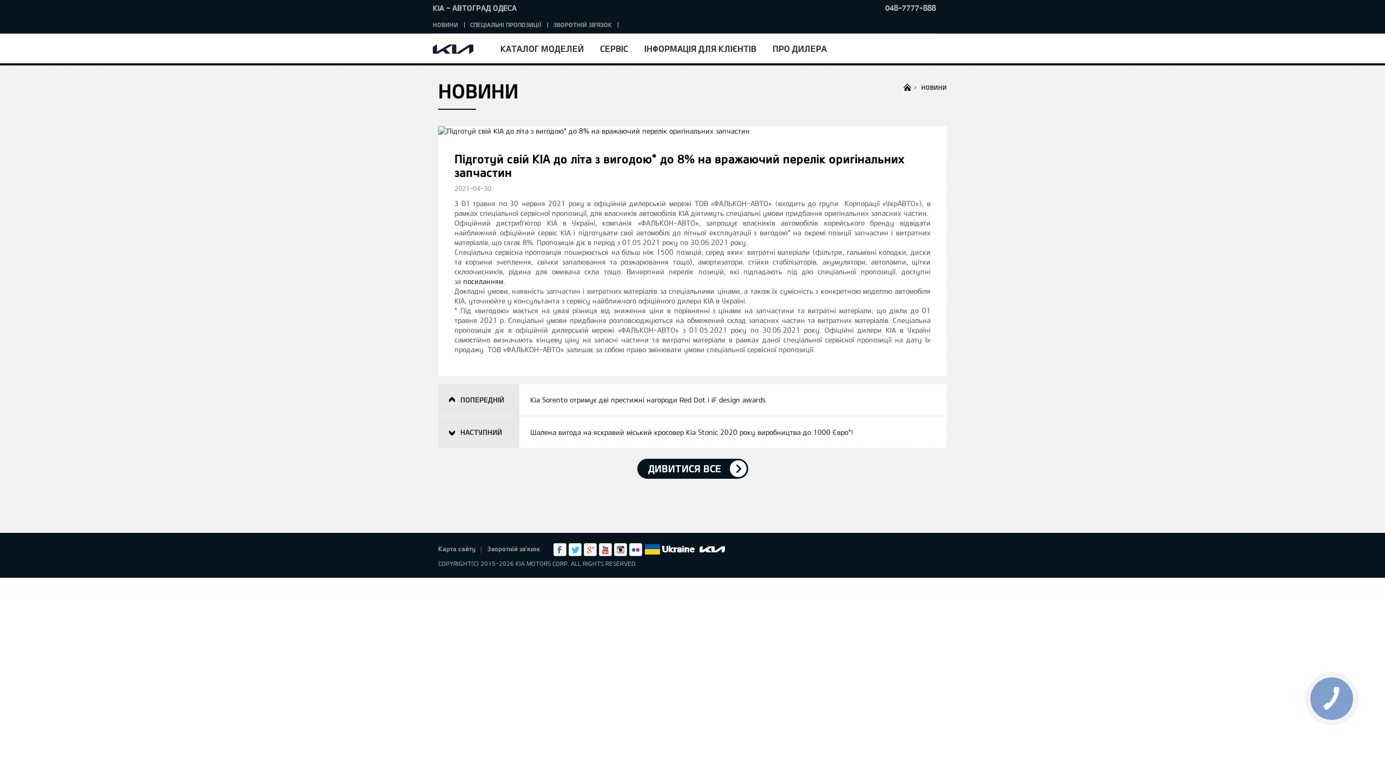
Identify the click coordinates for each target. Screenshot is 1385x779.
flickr (635, 549)
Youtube (605, 549)
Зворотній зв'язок (582, 24)
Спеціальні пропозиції (506, 24)
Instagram (620, 549)
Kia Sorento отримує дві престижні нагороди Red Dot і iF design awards (648, 399)
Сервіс (614, 48)
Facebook (559, 549)
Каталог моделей (542, 48)
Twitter (575, 549)
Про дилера (800, 48)
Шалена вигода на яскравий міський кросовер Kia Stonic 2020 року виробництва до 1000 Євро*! (691, 432)
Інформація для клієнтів (700, 48)
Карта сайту (457, 548)
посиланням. (484, 281)
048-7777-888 (910, 7)
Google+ (590, 549)
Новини (445, 24)
